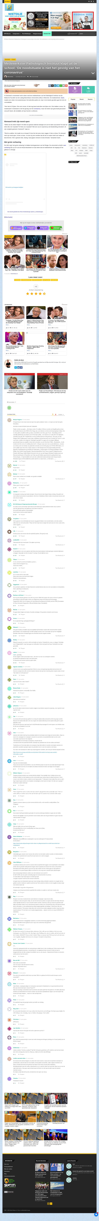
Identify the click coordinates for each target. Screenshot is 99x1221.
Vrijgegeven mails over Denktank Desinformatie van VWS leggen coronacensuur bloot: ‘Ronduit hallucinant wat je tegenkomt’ (85, 119)
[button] (16, 228)
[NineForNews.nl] (8, 7)
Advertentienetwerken (9, 1176)
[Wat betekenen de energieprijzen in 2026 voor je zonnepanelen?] (73, 127)
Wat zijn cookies (8, 1169)
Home (6, 39)
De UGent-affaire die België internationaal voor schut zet (84, 104)
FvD (79, 147)
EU (75, 147)
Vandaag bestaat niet (58, 1123)
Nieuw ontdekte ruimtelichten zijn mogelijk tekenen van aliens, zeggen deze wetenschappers (13, 1143)
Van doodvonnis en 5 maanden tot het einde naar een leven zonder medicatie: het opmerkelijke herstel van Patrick (86, 133)
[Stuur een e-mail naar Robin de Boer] (15, 368)
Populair (73, 99)
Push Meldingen (26, 33)
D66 (72, 147)
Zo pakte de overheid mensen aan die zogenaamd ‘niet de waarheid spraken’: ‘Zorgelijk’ (55, 1106)
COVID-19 (91, 145)
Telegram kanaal (37, 33)
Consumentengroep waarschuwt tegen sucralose (42, 1124)
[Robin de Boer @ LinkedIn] (18, 368)
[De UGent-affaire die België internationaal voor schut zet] (73, 106)
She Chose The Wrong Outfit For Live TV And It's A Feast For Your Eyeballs (36, 270)
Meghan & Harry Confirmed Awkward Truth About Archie (57, 269)
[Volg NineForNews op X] (42, 228)
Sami (14, 654)
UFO (76, 153)
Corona (13, 59)
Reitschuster (8, 217)
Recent (82, 99)
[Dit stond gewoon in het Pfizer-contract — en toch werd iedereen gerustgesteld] (73, 113)
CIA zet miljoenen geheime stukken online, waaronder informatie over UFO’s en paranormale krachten (31, 1143)
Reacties (90, 99)
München (54, 280)
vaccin (80, 153)
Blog (5, 1173)
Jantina (75, 1178)
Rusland (81, 150)
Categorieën (16, 33)
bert (74, 1164)
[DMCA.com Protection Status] (18, 1192)
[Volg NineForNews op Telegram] (29, 228)
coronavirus (37, 108)
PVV (76, 150)
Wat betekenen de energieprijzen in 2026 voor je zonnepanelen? (86, 125)
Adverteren (7, 1171)
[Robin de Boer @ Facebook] (21, 368)
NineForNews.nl (14, 273)
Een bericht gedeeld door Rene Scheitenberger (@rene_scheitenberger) (25, 211)
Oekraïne (91, 147)
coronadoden (26, 280)
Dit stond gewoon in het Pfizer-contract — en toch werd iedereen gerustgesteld (85, 111)
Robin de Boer (10, 76)
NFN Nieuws (7, 33)
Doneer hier (47, 33)
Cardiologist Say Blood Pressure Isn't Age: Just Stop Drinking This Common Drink (36, 251)
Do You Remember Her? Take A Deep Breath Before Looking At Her (57, 251)
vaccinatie (86, 153)
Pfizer (72, 150)
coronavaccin (77, 145)
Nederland (84, 147)
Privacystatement (8, 1166)
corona (17, 280)
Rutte (86, 150)
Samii (62, 98)
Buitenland (11, 39)
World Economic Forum (82, 155)
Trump (91, 150)
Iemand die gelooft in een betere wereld (83, 1171)
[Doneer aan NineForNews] (55, 228)
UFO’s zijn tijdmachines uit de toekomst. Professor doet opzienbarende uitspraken (30, 1106)
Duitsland (46, 280)
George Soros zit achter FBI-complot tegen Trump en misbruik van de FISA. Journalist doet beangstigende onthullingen (55, 1143)
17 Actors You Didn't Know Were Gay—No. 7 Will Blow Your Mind (14, 269)
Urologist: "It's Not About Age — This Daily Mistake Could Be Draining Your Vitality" (14, 251)
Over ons (6, 1164)
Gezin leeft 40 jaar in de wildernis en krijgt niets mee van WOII (13, 1106)
